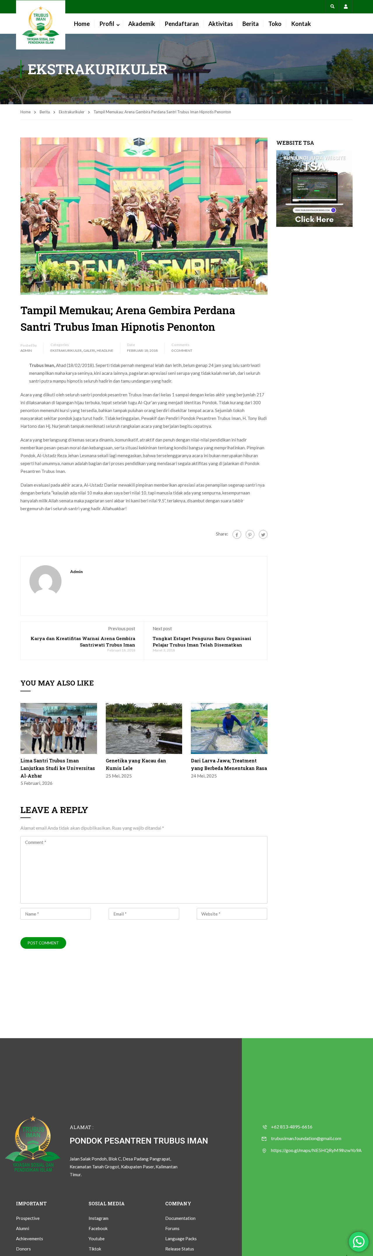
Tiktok (95, 1248)
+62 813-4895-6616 (291, 1126)
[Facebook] (237, 534)
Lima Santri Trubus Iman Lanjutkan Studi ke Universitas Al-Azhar (57, 767)
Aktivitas (220, 23)
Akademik (141, 23)
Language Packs (181, 1238)
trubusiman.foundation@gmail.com (306, 1138)
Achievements (29, 1238)
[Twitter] (263, 534)
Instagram (98, 1218)
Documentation (180, 1218)
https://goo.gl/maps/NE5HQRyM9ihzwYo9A (316, 1150)
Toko (274, 23)
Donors (23, 1248)
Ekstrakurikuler (72, 111)
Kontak (301, 23)
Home (82, 23)
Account (346, 6)
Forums (172, 1228)
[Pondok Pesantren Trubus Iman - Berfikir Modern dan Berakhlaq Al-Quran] (40, 25)
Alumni (22, 1228)
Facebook (98, 1228)
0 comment (181, 350)
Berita (250, 23)
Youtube (97, 1238)
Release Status (179, 1248)
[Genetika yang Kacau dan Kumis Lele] (144, 728)
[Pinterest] (250, 534)
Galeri (89, 350)
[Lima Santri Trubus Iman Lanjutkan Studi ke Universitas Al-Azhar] (58, 728)
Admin (26, 350)
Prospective (28, 1218)
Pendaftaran (182, 23)
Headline (105, 350)
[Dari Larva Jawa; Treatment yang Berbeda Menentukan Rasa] (229, 728)
